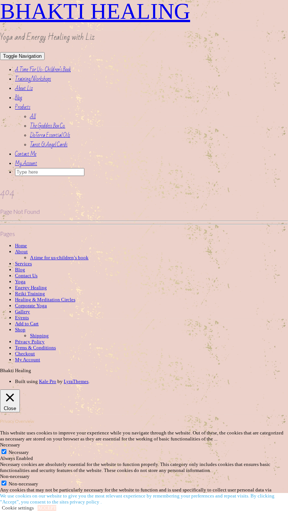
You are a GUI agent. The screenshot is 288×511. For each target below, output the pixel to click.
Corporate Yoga (31, 305)
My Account (26, 163)
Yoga (20, 281)
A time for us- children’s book (43, 69)
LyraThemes (76, 381)
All (33, 116)
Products (22, 107)
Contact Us (26, 275)
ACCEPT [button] (47, 508)
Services (23, 263)
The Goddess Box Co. (47, 126)
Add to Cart (27, 323)
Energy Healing (31, 287)
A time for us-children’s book (59, 257)
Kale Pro (47, 381)
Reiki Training (30, 293)
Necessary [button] (10, 445)
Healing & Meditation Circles (45, 299)
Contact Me (25, 154)
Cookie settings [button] (18, 508)
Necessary (19, 452)
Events (22, 317)
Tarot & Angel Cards (49, 144)
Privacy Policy (30, 341)
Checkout (25, 353)
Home (21, 245)
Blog (18, 97)
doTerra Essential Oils (50, 135)
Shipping (39, 335)
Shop (20, 329)
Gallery (22, 311)
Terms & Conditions (35, 347)
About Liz (24, 88)
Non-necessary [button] (15, 476)
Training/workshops (33, 79)
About (21, 251)
